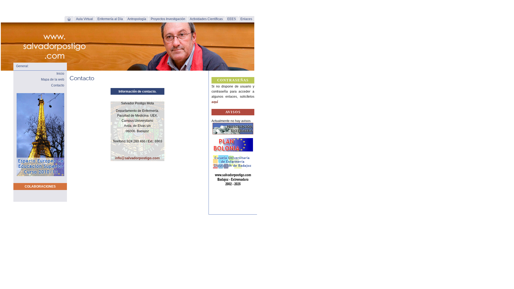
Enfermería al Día (110, 19)
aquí (214, 102)
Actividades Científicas (206, 19)
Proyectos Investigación (168, 19)
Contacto (57, 85)
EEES (231, 19)
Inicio (60, 73)
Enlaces (246, 19)
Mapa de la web (52, 79)
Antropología (136, 19)
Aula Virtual (84, 19)
